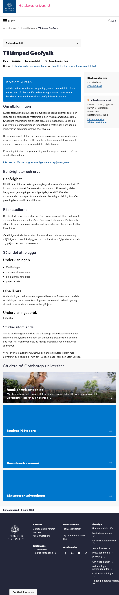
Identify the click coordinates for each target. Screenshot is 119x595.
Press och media (101, 552)
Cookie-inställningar (103, 573)
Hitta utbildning (27, 28)
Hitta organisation (72, 528)
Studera (12, 28)
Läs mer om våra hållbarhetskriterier (97, 120)
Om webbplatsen (101, 561)
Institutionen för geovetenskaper (29, 66)
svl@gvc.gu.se (94, 85)
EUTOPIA (97, 557)
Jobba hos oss (100, 548)
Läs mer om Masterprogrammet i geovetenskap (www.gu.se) (36, 162)
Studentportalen (102, 528)
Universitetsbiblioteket (104, 542)
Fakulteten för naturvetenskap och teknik (74, 66)
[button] (52, 21)
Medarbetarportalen (104, 532)
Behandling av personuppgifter (101, 567)
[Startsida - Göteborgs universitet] (14, 533)
